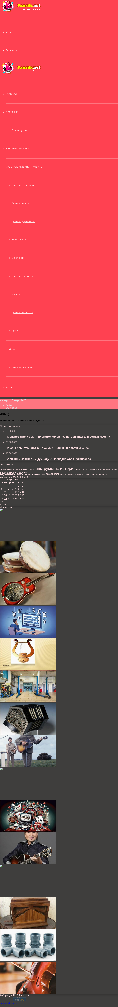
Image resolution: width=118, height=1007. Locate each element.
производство (71, 474)
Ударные (16, 294)
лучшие (95, 469)
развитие (80, 474)
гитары (9, 469)
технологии (103, 474)
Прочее (11, 349)
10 (1, 492)
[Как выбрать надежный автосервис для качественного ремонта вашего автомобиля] (28, 701)
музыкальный (34, 474)
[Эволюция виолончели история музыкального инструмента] (28, 993)
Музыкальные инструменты (24, 167)
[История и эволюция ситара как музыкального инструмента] (28, 895)
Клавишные (18, 258)
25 (5, 498)
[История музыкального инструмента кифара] (28, 669)
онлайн (42, 474)
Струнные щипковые (23, 276)
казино (79, 469)
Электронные (19, 239)
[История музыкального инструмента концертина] (28, 734)
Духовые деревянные (23, 221)
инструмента (48, 468)
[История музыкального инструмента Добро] (28, 604)
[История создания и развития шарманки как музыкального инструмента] (28, 928)
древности (16, 469)
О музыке (12, 112)
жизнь (23, 469)
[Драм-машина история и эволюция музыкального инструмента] (28, 798)
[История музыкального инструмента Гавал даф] (28, 572)
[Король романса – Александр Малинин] (28, 863)
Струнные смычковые (23, 185)
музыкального (13, 473)
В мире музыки (19, 130)
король (89, 469)
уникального (6, 477)
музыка (114, 469)
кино (84, 469)
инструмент (30, 469)
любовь (101, 469)
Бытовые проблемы (22, 367)
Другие (15, 330)
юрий (26, 477)
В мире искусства (17, 148)
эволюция (18, 477)
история (68, 468)
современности (91, 474)
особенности (53, 474)
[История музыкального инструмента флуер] (28, 539)
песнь (63, 474)
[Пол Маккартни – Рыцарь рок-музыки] (28, 766)
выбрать (3, 469)
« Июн (3, 504)
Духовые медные (21, 203)
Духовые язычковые (22, 312)
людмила (107, 469)
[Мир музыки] (21, 11)
